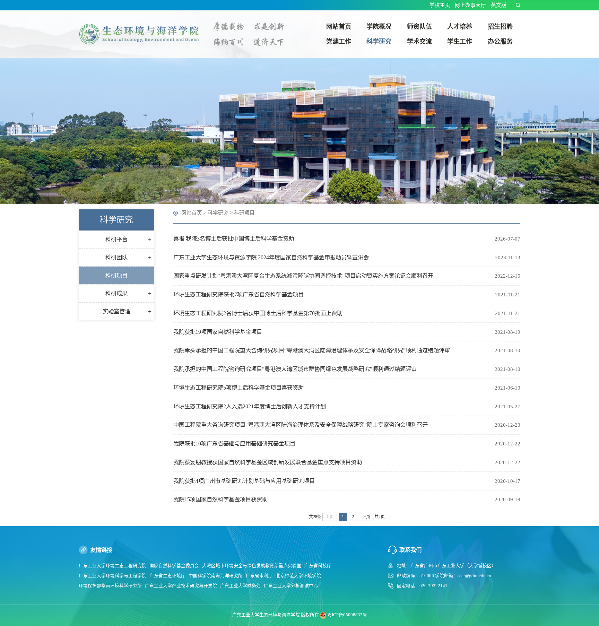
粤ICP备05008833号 (347, 614)
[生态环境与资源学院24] (141, 33)
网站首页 (191, 213)
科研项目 (244, 213)
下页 (366, 516)
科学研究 (218, 213)
